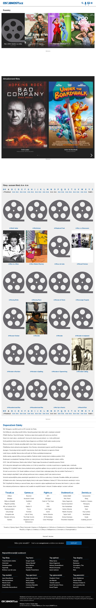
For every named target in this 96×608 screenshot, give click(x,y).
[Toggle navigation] (91, 3)
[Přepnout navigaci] (85, 3)
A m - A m (15, 192)
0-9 (4, 189)
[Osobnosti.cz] (13, 3)
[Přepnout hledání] (82, 3)
